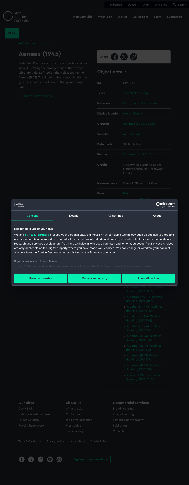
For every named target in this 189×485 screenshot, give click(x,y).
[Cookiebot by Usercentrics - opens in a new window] (158, 205)
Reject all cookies (40, 278)
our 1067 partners (37, 234)
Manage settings (92, 278)
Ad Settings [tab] (115, 215)
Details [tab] (73, 215)
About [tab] (157, 215)
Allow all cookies (148, 278)
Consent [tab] (32, 215)
